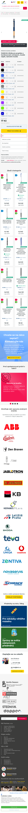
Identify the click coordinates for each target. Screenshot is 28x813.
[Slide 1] (13, 404)
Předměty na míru (8, 739)
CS (14, 2)
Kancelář (18, 12)
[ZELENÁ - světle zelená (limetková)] (2, 108)
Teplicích (6, 782)
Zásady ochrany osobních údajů (18, 793)
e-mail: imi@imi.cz (8, 730)
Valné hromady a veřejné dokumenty (12, 750)
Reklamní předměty (10, 12)
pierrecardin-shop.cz (8, 763)
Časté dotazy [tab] (5, 150)
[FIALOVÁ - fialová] (2, 102)
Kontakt (5, 742)
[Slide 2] (15, 404)
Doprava (6, 743)
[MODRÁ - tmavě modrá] (2, 113)
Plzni (2, 782)
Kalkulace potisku (13, 126)
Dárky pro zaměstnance (9, 738)
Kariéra (5, 751)
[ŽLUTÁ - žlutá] (2, 91)
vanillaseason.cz (7, 762)
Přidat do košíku (13, 131)
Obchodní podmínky (8, 749)
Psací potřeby (5, 13)
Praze (19, 781)
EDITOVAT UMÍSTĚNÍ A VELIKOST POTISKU (14, 44)
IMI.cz (2, 12)
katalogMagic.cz (7, 761)
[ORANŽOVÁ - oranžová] (2, 97)
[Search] (25, 8)
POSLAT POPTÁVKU (14, 597)
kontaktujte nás (14, 357)
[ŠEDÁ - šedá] (2, 86)
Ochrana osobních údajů (9, 753)
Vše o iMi (6, 737)
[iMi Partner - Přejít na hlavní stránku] (4, 2)
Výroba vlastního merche (9, 740)
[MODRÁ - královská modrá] (2, 75)
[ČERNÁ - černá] (2, 70)
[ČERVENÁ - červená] (2, 80)
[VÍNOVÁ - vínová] (2, 64)
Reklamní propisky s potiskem (8, 50)
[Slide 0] (10, 403)
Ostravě (23, 781)
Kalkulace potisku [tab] (6, 139)
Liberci (11, 782)
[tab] (14, 135)
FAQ (5, 754)
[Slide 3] (17, 404)
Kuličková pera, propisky (15, 13)
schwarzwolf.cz (7, 760)
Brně (11, 781)
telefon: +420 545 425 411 (9, 727)
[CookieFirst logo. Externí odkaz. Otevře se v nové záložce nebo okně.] (1, 794)
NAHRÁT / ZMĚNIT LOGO (8, 41)
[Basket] (25, 2)
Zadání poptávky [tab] (6, 147)
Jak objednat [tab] (5, 143)
